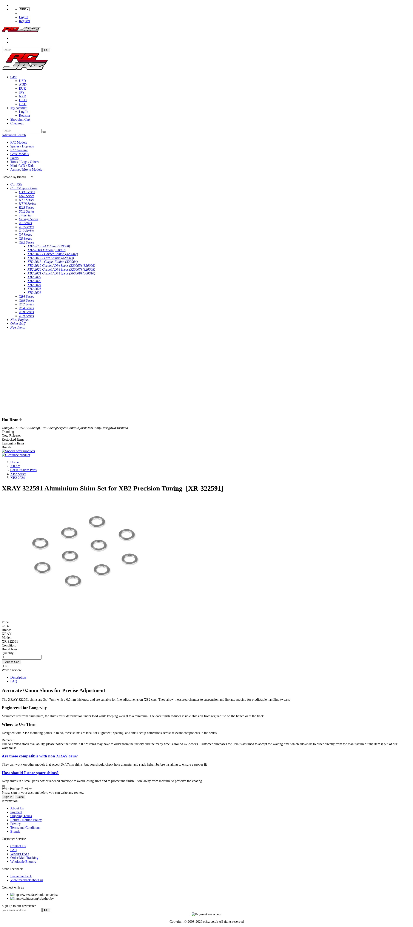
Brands (15, 831)
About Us (17, 808)
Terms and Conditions (25, 827)
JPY (22, 92)
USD (22, 81)
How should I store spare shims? (30, 773)
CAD (22, 104)
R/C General (19, 150)
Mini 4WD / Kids (22, 165)
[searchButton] (44, 132)
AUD (23, 84)
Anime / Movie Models (26, 169)
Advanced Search (14, 135)
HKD (23, 100)
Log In (23, 17)
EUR (22, 88)
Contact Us (18, 846)
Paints (14, 158)
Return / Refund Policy (26, 820)
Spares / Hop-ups (22, 146)
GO (46, 50)
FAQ (13, 681)
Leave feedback (21, 876)
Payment (16, 812)
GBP (13, 77)
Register (24, 21)
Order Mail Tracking (24, 858)
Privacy (15, 824)
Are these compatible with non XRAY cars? (40, 756)
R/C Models (18, 142)
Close (20, 796)
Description (18, 677)
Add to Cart (11, 661)
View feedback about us (26, 880)
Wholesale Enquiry (23, 861)
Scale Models (19, 154)
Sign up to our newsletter (19, 906)
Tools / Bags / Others (24, 162)
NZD (22, 96)
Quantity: (8, 653)
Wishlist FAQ (19, 854)
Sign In (7, 796)
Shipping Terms (21, 816)
